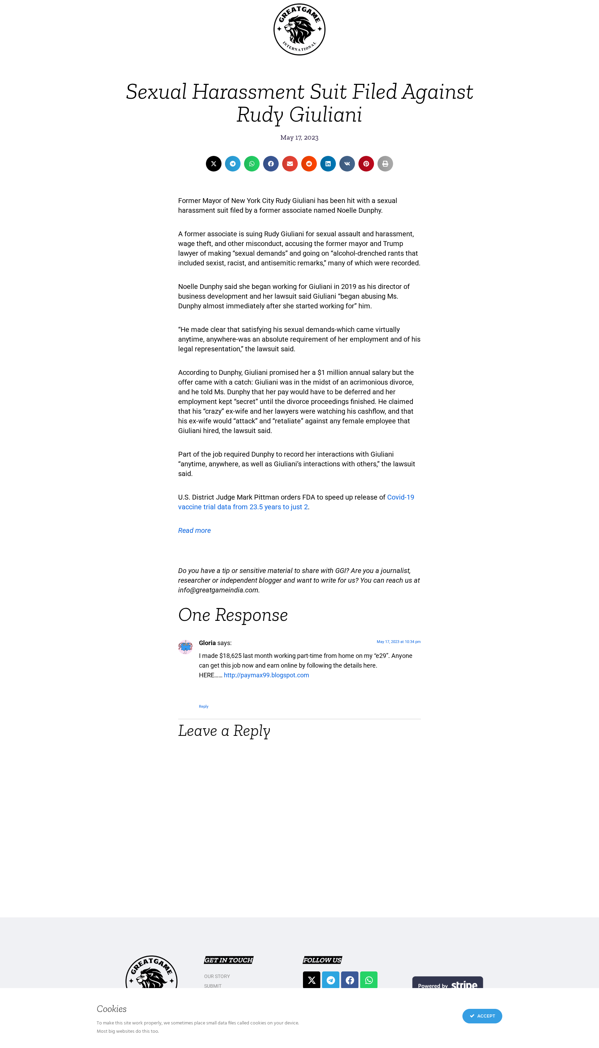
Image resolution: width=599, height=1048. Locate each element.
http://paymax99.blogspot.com (266, 675)
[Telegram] (330, 980)
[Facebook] (349, 980)
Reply (203, 706)
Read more (194, 530)
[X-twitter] (311, 980)
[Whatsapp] (368, 980)
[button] (214, 163)
